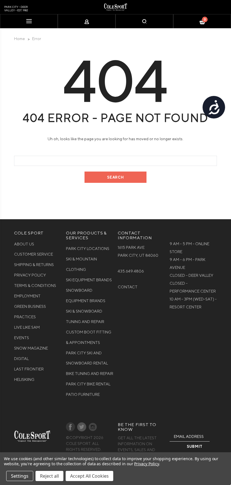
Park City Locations (87, 248)
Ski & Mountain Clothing (81, 264)
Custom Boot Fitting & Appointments (88, 337)
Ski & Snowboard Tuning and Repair (85, 316)
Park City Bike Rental (88, 384)
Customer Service (33, 254)
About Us (24, 244)
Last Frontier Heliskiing (29, 374)
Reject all (49, 476)
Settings (19, 476)
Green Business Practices (30, 311)
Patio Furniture (83, 394)
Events (21, 337)
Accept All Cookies (89, 476)
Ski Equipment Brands (89, 280)
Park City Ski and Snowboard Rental (87, 358)
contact (127, 287)
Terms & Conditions (35, 285)
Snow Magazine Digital (31, 353)
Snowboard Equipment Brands (85, 295)
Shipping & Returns (34, 264)
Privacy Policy (30, 275)
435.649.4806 (131, 271)
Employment (27, 296)
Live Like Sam (27, 327)
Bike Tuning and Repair (89, 373)
